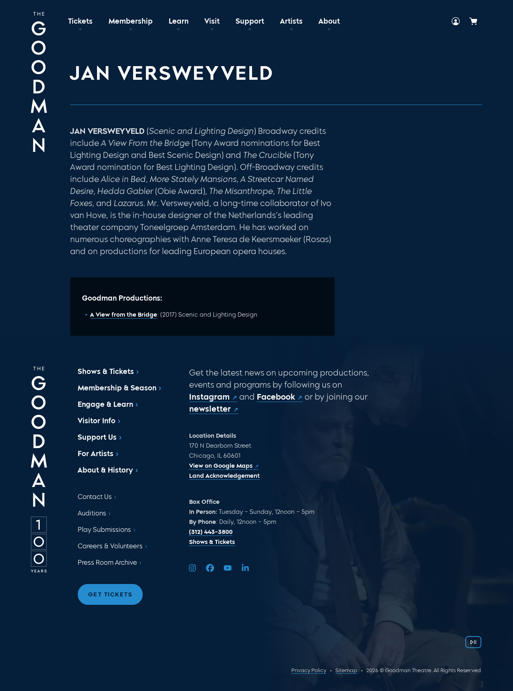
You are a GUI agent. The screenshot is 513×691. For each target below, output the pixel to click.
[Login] (456, 21)
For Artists (95, 453)
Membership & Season (117, 388)
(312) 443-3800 (210, 531)
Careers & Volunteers (110, 546)
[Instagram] (192, 568)
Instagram (209, 397)
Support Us (97, 437)
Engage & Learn (105, 404)
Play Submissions (104, 529)
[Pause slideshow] (473, 642)
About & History (105, 470)
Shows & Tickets (106, 371)
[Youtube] (227, 568)
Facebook (276, 397)
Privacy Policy (308, 670)
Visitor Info (96, 420)
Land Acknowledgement (224, 475)
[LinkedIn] (245, 568)
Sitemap (346, 670)
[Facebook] (210, 568)
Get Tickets (110, 594)
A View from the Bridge (123, 314)
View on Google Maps (220, 465)
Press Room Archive (107, 562)
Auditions (92, 513)
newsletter (210, 409)
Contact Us (95, 497)
